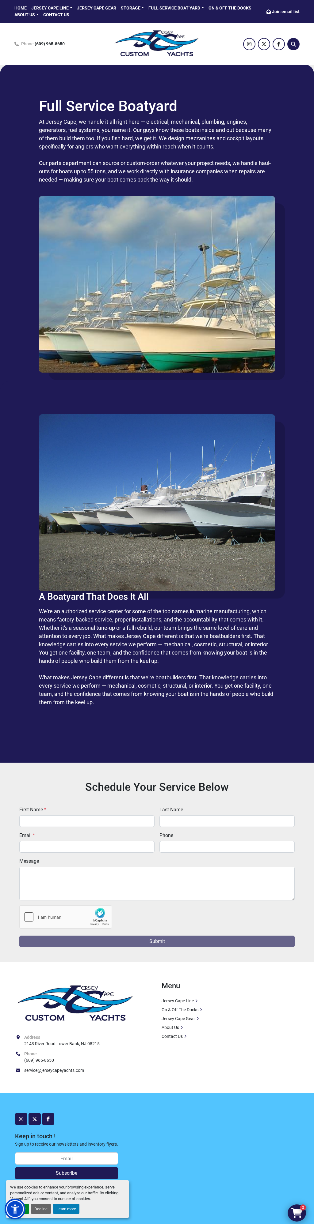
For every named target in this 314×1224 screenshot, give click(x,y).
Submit (157, 941)
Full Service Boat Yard (174, 8)
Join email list (286, 11)
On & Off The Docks (230, 8)
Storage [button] (130, 8)
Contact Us (56, 14)
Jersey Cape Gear (96, 8)
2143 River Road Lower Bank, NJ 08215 (62, 1043)
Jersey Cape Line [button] (50, 8)
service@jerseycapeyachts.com (54, 1070)
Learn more (66, 1209)
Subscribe (66, 1173)
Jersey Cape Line (178, 1000)
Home (20, 8)
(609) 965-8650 (50, 43)
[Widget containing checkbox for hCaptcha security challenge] (65, 917)
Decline (41, 1209)
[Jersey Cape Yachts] (75, 1003)
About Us (24, 14)
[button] (176, 8)
